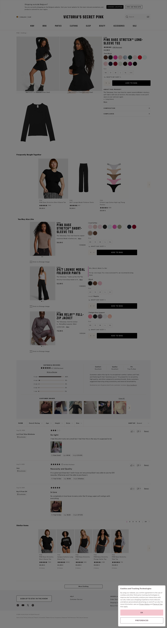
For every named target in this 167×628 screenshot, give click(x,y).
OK (141, 613)
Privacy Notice (144, 604)
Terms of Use (158, 604)
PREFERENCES (141, 620)
